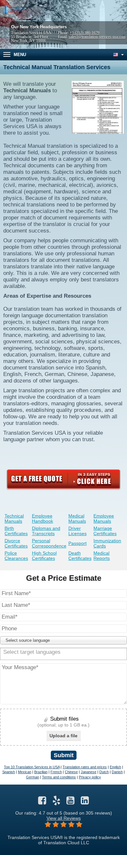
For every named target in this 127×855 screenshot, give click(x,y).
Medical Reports (101, 555)
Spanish (8, 772)
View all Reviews (64, 818)
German (32, 777)
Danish (117, 772)
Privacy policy (90, 777)
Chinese (71, 772)
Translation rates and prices (85, 767)
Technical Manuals (14, 518)
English (115, 767)
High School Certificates (44, 555)
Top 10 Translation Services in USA (32, 767)
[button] (63, 640)
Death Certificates (80, 555)
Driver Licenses (77, 531)
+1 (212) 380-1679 (84, 33)
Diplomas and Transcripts (46, 531)
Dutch (104, 772)
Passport (77, 543)
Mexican (24, 772)
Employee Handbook (42, 518)
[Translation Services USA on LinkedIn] (85, 802)
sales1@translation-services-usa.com (97, 37)
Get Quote (63, 479)
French (56, 772)
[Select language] (118, 54)
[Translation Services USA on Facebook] (42, 802)
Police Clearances (16, 555)
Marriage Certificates (105, 531)
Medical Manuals (77, 518)
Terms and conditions (59, 777)
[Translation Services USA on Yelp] (56, 802)
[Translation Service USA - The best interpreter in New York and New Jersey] (14, 9)
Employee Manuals (103, 518)
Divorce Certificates (16, 543)
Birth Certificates (16, 531)
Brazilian (41, 772)
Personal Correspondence (49, 543)
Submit (64, 755)
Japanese (88, 772)
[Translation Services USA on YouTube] (70, 802)
